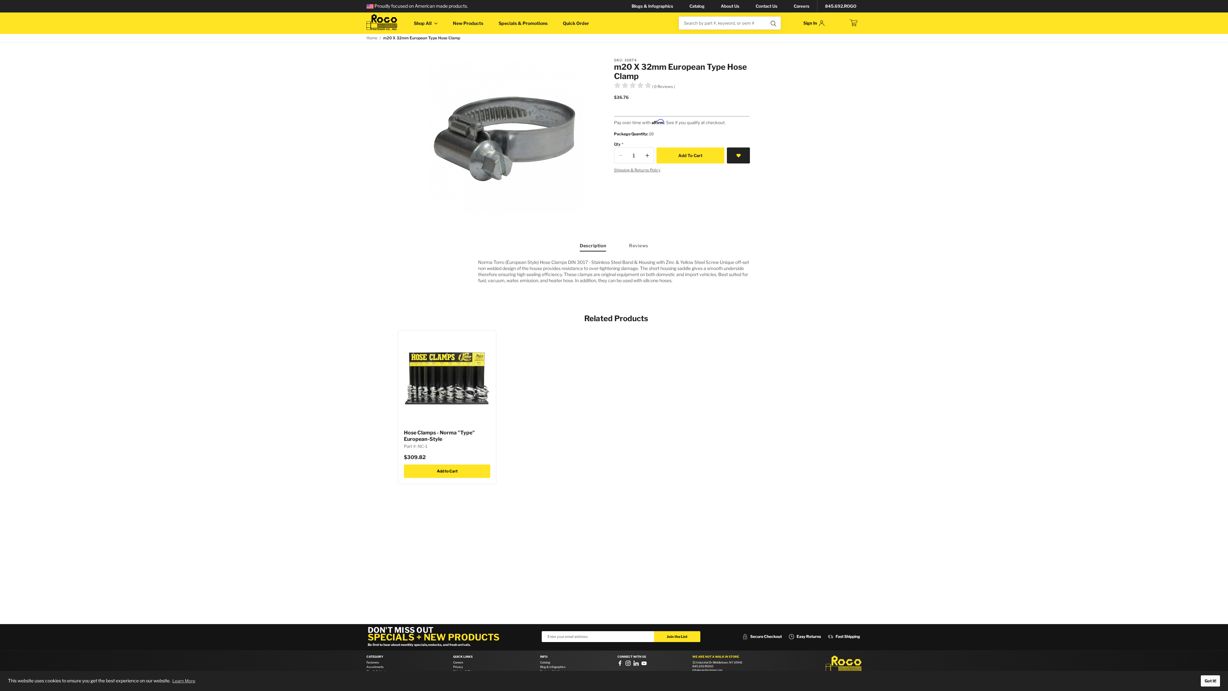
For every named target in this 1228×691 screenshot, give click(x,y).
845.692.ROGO (840, 6)
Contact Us (766, 6)
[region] (614, 271)
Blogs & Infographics (652, 6)
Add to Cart (447, 471)
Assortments (375, 667)
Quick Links (463, 656)
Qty (617, 144)
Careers (801, 6)
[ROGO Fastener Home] (844, 665)
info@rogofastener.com (707, 670)
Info (543, 656)
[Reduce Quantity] (620, 155)
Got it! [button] (1210, 681)
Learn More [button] (183, 680)
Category (374, 656)
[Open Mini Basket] (854, 23)
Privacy (458, 667)
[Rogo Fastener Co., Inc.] (381, 22)
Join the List (677, 636)
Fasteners (372, 662)
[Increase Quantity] (647, 155)
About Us (730, 6)
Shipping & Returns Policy (637, 170)
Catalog (697, 6)
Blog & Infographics (553, 667)
